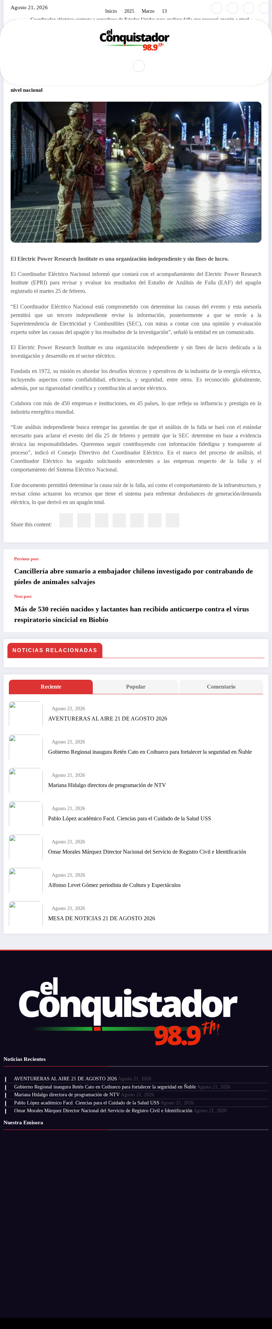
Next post (23, 596)
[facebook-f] (216, 8)
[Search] (138, 66)
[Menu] (118, 66)
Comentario (221, 687)
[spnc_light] (154, 66)
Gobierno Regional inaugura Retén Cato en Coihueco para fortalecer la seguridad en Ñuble (150, 752)
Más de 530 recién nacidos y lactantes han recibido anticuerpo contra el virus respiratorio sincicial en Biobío (131, 614)
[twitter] (84, 520)
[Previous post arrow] (256, 571)
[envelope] (119, 520)
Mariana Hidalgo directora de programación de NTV (107, 785)
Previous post (26, 558)
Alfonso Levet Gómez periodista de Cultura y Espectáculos (114, 885)
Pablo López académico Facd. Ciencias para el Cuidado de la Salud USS (129, 818)
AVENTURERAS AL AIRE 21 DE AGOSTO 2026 (107, 719)
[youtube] (264, 8)
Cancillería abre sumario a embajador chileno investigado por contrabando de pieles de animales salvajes (133, 576)
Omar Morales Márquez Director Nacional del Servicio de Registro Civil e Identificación (147, 852)
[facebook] (66, 520)
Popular (136, 687)
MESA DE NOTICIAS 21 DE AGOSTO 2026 (101, 918)
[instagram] (248, 8)
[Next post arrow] (256, 613)
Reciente (51, 687)
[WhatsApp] (155, 520)
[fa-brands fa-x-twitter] (232, 8)
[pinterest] (137, 520)
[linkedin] (101, 520)
